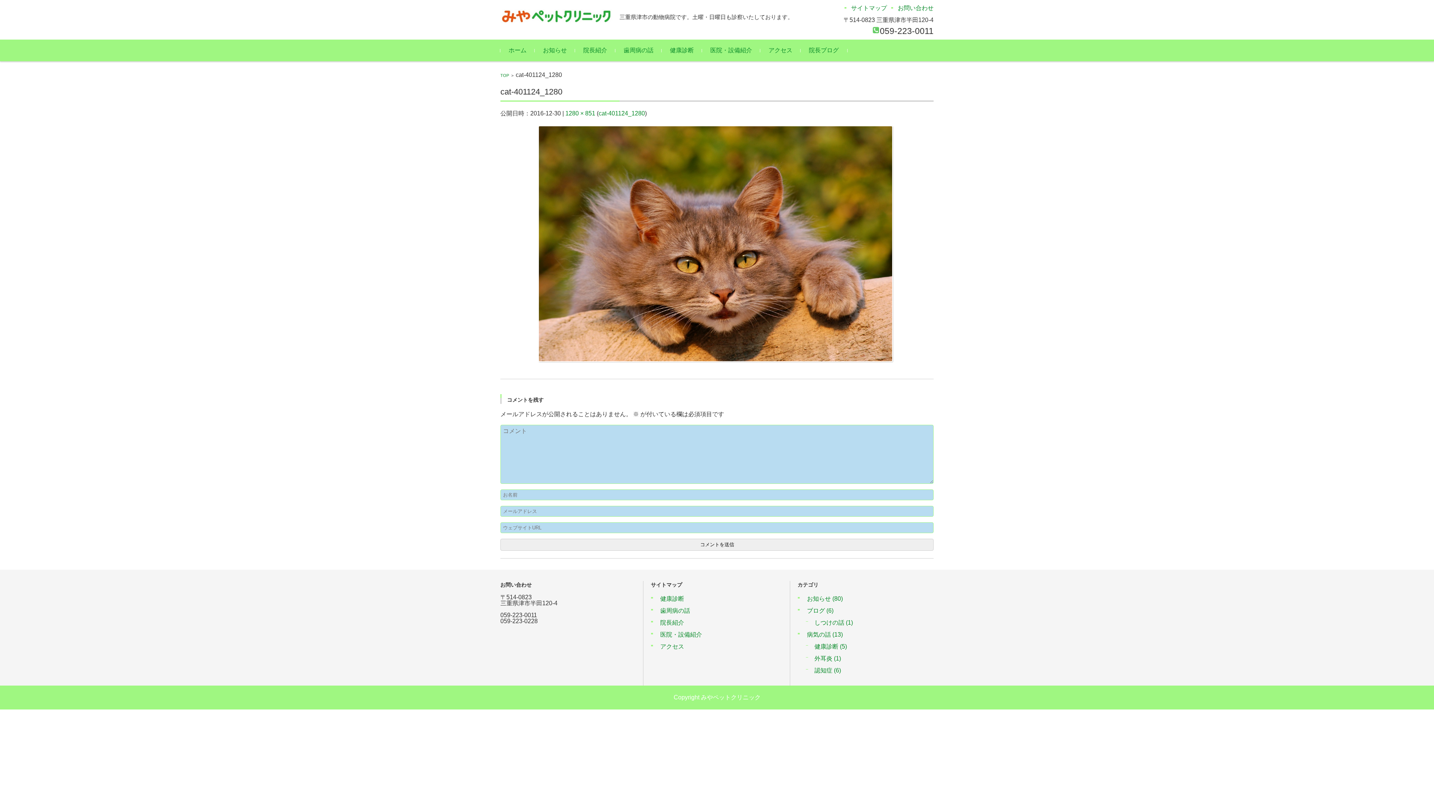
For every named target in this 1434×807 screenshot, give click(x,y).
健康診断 (682, 50)
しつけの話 (833, 622)
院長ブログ (824, 50)
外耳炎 (827, 658)
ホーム (518, 50)
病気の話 (825, 634)
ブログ (820, 610)
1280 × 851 (580, 113)
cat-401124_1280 (622, 113)
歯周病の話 (639, 50)
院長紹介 (595, 50)
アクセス (780, 50)
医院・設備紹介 (731, 50)
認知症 (827, 670)
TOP (504, 75)
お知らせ (555, 50)
